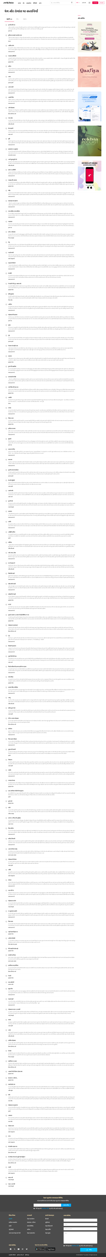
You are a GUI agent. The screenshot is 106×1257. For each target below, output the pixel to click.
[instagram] (22, 1249)
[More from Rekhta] (89, 2)
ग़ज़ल (25, 19)
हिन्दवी (47, 1218)
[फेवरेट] (6, 542)
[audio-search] (71, 2)
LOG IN (84, 2)
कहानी (9, 19)
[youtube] (18, 1249)
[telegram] (26, 1249)
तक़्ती (10, 1226)
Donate (101, 2)
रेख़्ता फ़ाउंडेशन (30, 1218)
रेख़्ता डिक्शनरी (49, 1226)
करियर (28, 1229)
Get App (95, 2)
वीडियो (35, 3)
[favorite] (6, 25)
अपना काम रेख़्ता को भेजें (14, 1233)
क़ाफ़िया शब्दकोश (13, 1222)
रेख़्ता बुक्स (47, 1233)
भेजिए (90, 1249)
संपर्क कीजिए (30, 1226)
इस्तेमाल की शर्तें (20, 1255)
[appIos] (50, 1249)
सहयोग (10, 1218)
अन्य (40, 3)
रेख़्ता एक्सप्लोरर (31, 1233)
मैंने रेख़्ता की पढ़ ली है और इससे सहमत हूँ (49, 1208)
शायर (19, 3)
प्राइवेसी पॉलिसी (12, 1255)
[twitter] (14, 1249)
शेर (17, 19)
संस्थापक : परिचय (31, 1222)
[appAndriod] (40, 1249)
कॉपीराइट (27, 1255)
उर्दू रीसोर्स (11, 1229)
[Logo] (8, 3)
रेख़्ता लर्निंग (48, 1229)
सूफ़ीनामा (47, 1222)
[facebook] (10, 1249)
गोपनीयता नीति (45, 1208)
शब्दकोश (28, 3)
